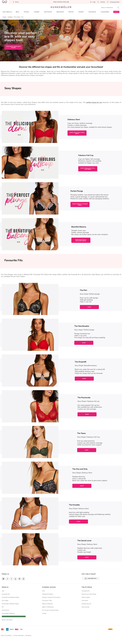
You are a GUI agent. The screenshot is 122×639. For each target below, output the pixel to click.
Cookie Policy (5, 610)
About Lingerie (86, 597)
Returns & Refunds (47, 604)
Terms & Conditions (6, 635)
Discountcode (85, 607)
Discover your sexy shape (13, 47)
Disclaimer (28, 635)
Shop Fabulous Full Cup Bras (87, 168)
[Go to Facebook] (11, 578)
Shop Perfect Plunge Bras (80, 204)
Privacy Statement (19, 635)
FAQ (43, 591)
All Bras (10, 17)
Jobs (3, 591)
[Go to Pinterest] (19, 578)
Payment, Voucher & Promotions (51, 597)
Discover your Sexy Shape (89, 594)
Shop (89, 307)
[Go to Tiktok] (7, 578)
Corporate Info (6, 594)
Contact (44, 613)
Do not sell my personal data (50, 610)
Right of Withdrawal (48, 607)
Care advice (85, 600)
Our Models (5, 600)
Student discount (86, 604)
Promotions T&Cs (47, 600)
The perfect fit (85, 591)
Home (4, 17)
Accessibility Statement (8, 613)
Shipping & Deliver (47, 594)
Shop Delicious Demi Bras (77, 133)
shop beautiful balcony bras (81, 240)
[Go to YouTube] (15, 578)
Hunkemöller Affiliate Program (10, 604)
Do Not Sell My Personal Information (14, 616)
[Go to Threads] (23, 578)
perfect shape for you (94, 102)
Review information (7, 620)
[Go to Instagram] (3, 578)
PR (2, 607)
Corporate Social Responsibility (10, 597)
